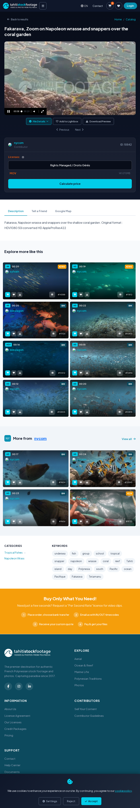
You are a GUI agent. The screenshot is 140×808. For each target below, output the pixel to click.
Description (16, 211)
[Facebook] (8, 686)
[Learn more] (23, 157)
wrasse (92, 561)
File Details (39, 121)
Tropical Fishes (13, 552)
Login (130, 5)
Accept (93, 801)
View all (127, 439)
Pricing (8, 735)
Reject (71, 801)
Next (78, 129)
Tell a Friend (39, 211)
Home (118, 19)
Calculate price (70, 183)
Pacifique (60, 576)
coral (106, 561)
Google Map (63, 211)
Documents (12, 771)
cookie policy (123, 790)
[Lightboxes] (118, 5)
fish (74, 553)
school (100, 553)
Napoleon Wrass (14, 558)
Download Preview (100, 121)
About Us (10, 709)
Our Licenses (13, 722)
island (58, 568)
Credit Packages (15, 728)
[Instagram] (19, 686)
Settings (51, 801)
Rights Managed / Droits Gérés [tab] (70, 165)
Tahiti (129, 561)
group (86, 553)
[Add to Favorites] (13, 294)
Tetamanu (95, 576)
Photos (79, 685)
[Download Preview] (19, 294)
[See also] (52, 295)
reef (117, 561)
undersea (60, 553)
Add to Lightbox (68, 121)
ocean (127, 568)
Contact (98, 5)
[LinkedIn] (29, 686)
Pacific (114, 568)
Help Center (12, 765)
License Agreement (17, 715)
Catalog (131, 19)
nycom (19, 142)
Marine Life (81, 672)
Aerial (78, 658)
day (70, 568)
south (99, 568)
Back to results (19, 19)
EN (86, 5)
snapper (59, 561)
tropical (115, 553)
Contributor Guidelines (89, 715)
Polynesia (84, 568)
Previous (64, 129)
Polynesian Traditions (88, 678)
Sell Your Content (85, 709)
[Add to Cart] (7, 294)
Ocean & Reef (83, 665)
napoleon (76, 561)
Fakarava (77, 576)
